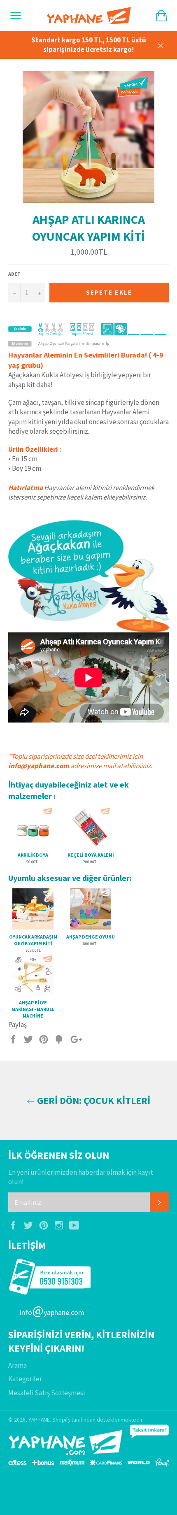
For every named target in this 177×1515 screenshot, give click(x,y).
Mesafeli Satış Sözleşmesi (46, 1392)
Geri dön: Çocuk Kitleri (92, 1100)
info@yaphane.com (38, 765)
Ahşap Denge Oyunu (90, 937)
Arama (17, 1365)
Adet (14, 274)
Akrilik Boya (33, 855)
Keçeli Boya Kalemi (91, 855)
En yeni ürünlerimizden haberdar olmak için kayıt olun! (80, 1177)
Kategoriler (25, 1378)
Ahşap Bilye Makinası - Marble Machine (33, 1008)
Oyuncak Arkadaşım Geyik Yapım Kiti (33, 940)
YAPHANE (39, 1419)
